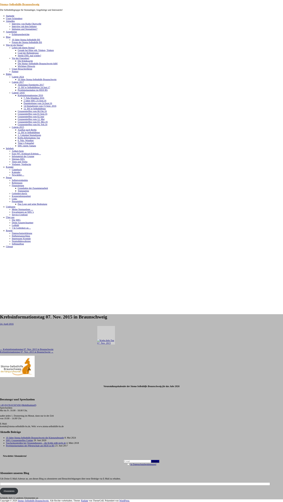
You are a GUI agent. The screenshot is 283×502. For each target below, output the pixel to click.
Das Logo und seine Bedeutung (32, 204)
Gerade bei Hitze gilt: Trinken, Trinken (36, 50)
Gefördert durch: (19, 193)
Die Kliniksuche (25, 61)
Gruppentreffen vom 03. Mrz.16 (33, 122)
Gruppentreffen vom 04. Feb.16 (32, 124)
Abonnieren (8, 491)
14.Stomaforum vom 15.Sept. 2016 (40, 106)
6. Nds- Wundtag (26, 140)
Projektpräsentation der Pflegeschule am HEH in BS (30, 445)
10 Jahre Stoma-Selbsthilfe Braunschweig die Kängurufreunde (35, 437)
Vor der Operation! (20, 58)
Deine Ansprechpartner (22, 222)
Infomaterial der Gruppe (23, 156)
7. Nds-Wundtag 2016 (34, 98)
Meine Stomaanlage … (22, 209)
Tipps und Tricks (19, 161)
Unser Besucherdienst (22, 69)
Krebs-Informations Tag (29, 138)
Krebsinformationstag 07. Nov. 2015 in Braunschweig (26, 349)
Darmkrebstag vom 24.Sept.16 (38, 103)
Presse (9, 177)
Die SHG (16, 220)
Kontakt (9, 167)
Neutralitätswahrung (21, 241)
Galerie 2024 (18, 77)
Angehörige (11, 31)
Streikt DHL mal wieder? (29, 55)
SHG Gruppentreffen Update (19, 440)
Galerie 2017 (18, 82)
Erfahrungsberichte (20, 34)
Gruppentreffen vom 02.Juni (31, 116)
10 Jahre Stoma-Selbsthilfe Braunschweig (37, 79)
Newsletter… (18, 175)
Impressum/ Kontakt (21, 238)
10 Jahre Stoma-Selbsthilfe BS (26, 39)
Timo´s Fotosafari (26, 143)
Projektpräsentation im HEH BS (33, 90)
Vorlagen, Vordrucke (21, 164)
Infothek (10, 148)
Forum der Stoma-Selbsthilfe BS (27, 42)
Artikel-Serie (18, 151)
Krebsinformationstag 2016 (30, 95)
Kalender (16, 172)
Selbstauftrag (18, 244)
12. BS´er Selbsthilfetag (35, 108)
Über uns (10, 217)
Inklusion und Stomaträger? (24, 29)
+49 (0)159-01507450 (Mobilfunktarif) (18, 405)
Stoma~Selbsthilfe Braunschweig (19, 4)
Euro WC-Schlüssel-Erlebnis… (26, 153)
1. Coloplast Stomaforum (29, 135)
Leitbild (15, 225)
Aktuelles (10, 21)
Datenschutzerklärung (22, 233)
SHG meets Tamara (27, 146)
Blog (8, 37)
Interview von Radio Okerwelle (26, 24)
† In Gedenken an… (21, 228)
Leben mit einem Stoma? (23, 47)
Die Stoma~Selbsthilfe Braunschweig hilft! (38, 63)
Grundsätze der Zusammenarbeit (33, 188)
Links (14, 199)
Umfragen (10, 206)
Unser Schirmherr (14, 18)
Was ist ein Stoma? (14, 45)
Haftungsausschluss (21, 236)
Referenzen (17, 183)
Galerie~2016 (18, 92)
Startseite (10, 16)
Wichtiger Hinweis (26, 66)
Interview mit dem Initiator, (24, 26)
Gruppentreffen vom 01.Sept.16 (32, 114)
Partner (15, 71)
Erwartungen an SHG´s (23, 212)
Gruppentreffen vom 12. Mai (31, 119)
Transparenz (23, 191)
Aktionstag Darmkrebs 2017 (31, 85)
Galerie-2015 (18, 127)
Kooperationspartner (21, 196)
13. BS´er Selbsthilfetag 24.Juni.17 (34, 87)
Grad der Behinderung (28, 53)
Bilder (9, 74)
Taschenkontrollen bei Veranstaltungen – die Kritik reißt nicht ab (36, 443)
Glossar (9, 246)
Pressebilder (17, 201)
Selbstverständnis (20, 180)
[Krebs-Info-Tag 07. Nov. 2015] (106, 335)
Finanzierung (18, 185)
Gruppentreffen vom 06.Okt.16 (32, 111)
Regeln (9, 230)
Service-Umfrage (20, 214)
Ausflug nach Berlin (27, 130)
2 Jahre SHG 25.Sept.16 (35, 100)
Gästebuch (17, 169)
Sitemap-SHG (18, 159)
